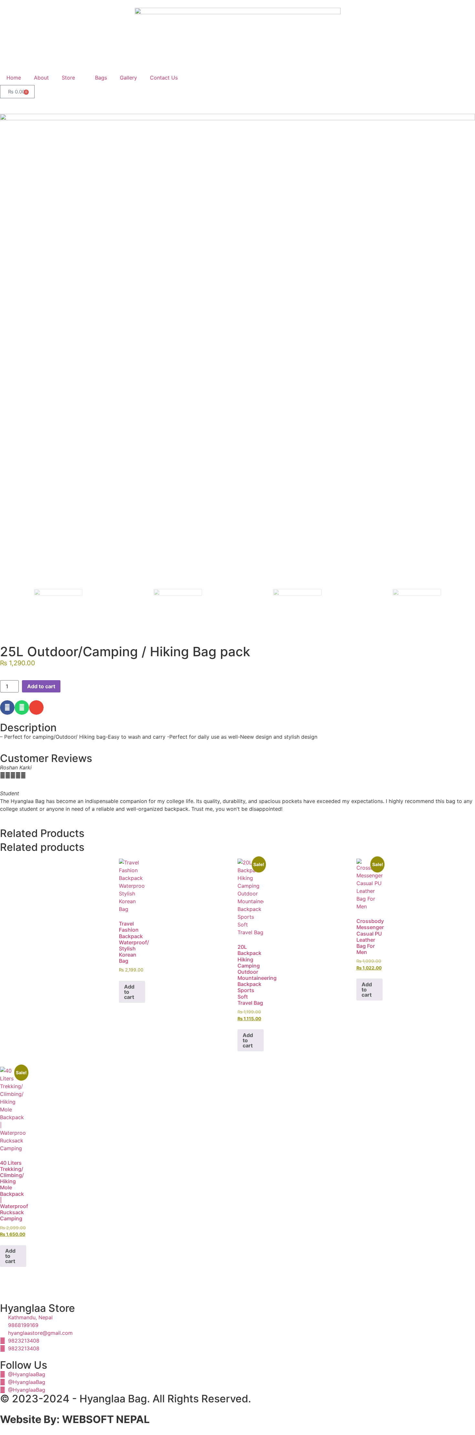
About (41, 77)
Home (13, 77)
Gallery (128, 77)
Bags (101, 77)
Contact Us (164, 77)
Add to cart (41, 686)
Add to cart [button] (129, 991)
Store (68, 77)
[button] (7, 707)
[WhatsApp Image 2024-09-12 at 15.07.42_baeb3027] (237, 351)
